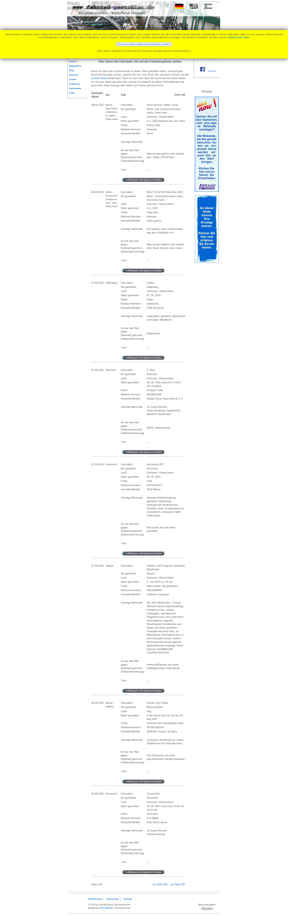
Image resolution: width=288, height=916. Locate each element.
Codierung (74, 84)
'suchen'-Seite (98, 78)
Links (72, 93)
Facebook (212, 71)
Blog (71, 70)
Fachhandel (75, 88)
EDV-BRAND (106, 908)
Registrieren (75, 66)
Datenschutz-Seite (238, 37)
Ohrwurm (73, 75)
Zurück (72, 79)
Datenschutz (95, 899)
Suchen (73, 61)
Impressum (112, 899)
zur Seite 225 (160, 884)
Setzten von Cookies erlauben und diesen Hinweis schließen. (144, 44)
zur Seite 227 (177, 884)
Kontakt (127, 899)
